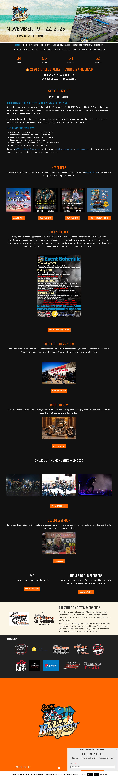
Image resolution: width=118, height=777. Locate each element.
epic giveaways (82, 149)
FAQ (74, 50)
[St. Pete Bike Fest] (20, 14)
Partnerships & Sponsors (25, 50)
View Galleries (59, 506)
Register (59, 561)
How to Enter (59, 391)
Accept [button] (90, 774)
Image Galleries (62, 50)
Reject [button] (96, 774)
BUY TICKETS (45, 218)
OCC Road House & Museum (27, 149)
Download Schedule (59, 330)
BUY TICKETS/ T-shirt (99, 218)
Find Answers (32, 589)
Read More (103, 774)
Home (17, 45)
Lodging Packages (61, 45)
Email (73, 763)
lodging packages (64, 149)
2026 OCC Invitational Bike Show (88, 45)
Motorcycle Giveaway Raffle (91, 50)
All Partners (86, 592)
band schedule (91, 172)
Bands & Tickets (30, 45)
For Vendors (46, 50)
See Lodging (59, 446)
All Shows (18, 218)
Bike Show (45, 45)
